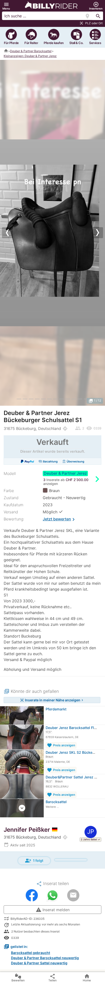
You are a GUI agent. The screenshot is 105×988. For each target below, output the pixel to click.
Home (87, 977)
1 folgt (34, 861)
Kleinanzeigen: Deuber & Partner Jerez (30, 56)
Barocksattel (56, 802)
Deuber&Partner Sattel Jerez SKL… (75, 777)
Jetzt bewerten (59, 519)
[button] (6, 6)
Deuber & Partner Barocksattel (31, 51)
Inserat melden (53, 910)
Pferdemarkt (56, 709)
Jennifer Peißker (27, 829)
